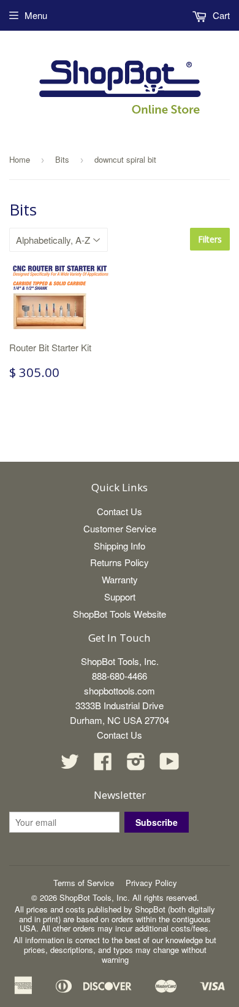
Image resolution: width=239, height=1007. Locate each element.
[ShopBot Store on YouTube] (169, 764)
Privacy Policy (151, 882)
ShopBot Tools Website (119, 613)
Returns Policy (119, 562)
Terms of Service (83, 882)
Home (19, 159)
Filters (210, 239)
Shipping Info (119, 545)
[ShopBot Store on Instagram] (136, 764)
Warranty (120, 579)
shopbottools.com (119, 690)
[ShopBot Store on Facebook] (103, 764)
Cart (220, 15)
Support (119, 596)
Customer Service (119, 528)
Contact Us (119, 511)
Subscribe (156, 822)
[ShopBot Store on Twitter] (70, 764)
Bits (62, 159)
